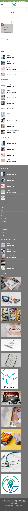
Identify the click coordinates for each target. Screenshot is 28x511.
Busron (2, 38)
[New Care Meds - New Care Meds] (14, 4)
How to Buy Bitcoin (10, 505)
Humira (3, 226)
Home (3, 10)
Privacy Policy (19, 506)
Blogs (2, 232)
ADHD (2, 213)
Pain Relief (3, 224)
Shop (2, 210)
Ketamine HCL (4, 221)
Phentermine (4, 229)
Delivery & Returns (10, 506)
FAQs (2, 235)
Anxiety (3, 215)
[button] (21, 1)
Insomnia (3, 218)
